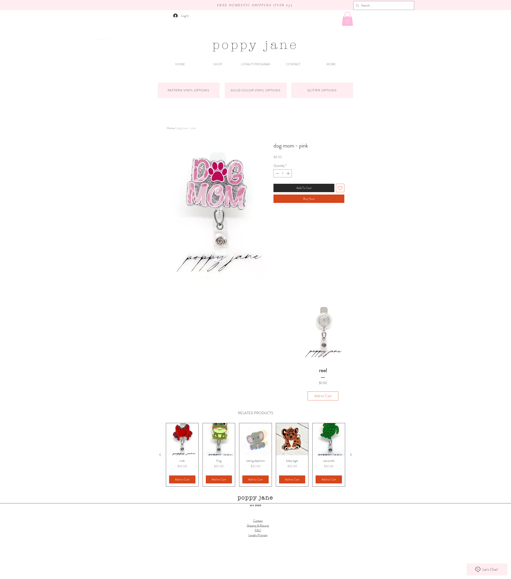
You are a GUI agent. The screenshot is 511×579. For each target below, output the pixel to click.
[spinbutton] (283, 173)
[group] (255, 455)
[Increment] (288, 173)
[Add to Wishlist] (340, 188)
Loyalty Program (258, 535)
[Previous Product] (160, 454)
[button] (347, 19)
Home (170, 128)
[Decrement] (277, 173)
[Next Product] (351, 454)
